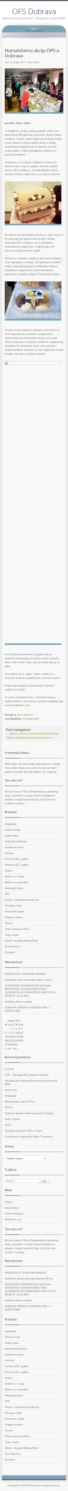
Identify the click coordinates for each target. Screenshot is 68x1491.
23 (14, 1040)
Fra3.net (9, 1069)
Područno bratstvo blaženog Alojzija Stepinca (29, 1113)
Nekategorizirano (14, 888)
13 (6, 1036)
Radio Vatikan (12, 1119)
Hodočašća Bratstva (16, 841)
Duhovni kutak (12, 829)
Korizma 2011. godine (16, 859)
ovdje (27, 705)
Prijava (8, 1202)
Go (44, 1181)
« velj (8, 1048)
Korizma (9, 853)
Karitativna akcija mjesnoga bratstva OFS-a (29, 979)
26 (22, 1040)
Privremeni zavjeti (14, 911)
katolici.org (11, 1090)
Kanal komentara (14, 1213)
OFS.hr (9, 1107)
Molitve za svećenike (16, 882)
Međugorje (10, 1095)
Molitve (9, 870)
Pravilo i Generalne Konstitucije (22, 899)
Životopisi (10, 952)
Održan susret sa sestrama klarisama (28, 733)
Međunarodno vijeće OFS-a (20, 1101)
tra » (15, 1048)
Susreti (8, 923)
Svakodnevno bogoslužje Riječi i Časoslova (29, 1136)
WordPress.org (13, 1219)
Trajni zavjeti (12, 934)
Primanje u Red (13, 905)
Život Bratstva (25, 714)
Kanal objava (12, 1207)
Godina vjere (12, 835)
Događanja (10, 824)
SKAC (8, 1125)
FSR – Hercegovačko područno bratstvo (27, 1074)
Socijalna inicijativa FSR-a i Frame (23, 1130)
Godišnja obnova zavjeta (18, 1001)
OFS (7, 894)
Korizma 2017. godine (17, 864)
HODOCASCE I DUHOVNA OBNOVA (25, 974)
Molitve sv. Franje (14, 876)
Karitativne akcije (14, 847)
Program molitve (14, 917)
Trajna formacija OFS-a (17, 929)
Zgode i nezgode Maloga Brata (21, 940)
